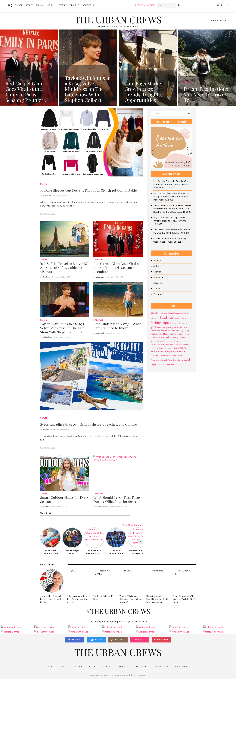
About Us (74, 5)
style (169, 351)
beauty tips (163, 313)
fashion (167, 317)
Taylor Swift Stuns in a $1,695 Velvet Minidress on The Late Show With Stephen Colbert (62, 328)
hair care (182, 327)
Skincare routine (158, 351)
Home (166, 334)
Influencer (158, 277)
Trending (98, 260)
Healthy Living (182, 330)
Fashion (40, 5)
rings (170, 348)
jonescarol (47, 195)
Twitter (97, 640)
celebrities (184, 313)
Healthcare (155, 331)
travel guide (166, 360)
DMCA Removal (182, 667)
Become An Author (144, 5)
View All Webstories (132, 525)
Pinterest (162, 640)
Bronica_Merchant (51, 429)
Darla (45, 506)
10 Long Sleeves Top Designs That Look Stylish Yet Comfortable (88, 190)
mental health (172, 345)
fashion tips (160, 323)
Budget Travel (174, 313)
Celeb (50, 5)
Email (141, 640)
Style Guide (179, 351)
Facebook (76, 640)
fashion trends (178, 323)
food (189, 323)
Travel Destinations (168, 356)
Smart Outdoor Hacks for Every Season (64, 499)
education (155, 318)
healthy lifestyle (168, 331)
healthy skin (157, 334)
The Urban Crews (118, 19)
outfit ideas (184, 345)
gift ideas (156, 327)
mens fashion (158, 344)
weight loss (169, 365)
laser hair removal (167, 341)
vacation (160, 365)
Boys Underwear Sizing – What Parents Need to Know (117, 326)
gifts (163, 327)
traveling (177, 360)
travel (155, 355)
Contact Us (88, 5)
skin (174, 348)
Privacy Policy (161, 667)
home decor (176, 334)
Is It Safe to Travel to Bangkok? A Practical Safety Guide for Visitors (64, 267)
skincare (181, 348)
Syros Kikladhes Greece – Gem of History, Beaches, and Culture (88, 424)
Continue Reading (47, 214)
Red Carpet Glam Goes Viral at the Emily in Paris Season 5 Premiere (116, 267)
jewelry (155, 341)
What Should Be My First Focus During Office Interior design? (117, 499)
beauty (154, 313)
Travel (18, 5)
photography (163, 348)
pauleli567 (47, 277)
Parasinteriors (102, 506)
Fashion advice (180, 318)
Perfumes (154, 348)
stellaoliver (47, 337)
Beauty (29, 5)
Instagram (119, 640)
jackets (182, 337)
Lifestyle (62, 5)
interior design (171, 337)
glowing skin (172, 327)
